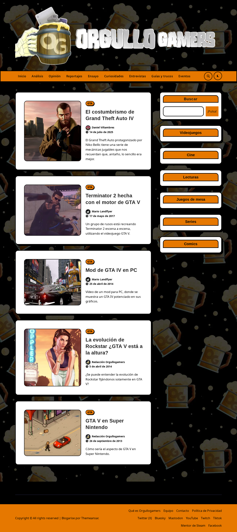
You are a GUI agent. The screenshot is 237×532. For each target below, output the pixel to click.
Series (190, 222)
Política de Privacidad (207, 511)
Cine (191, 155)
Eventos (184, 76)
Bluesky (160, 518)
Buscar (191, 99)
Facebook (215, 525)
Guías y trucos (162, 76)
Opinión (55, 76)
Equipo (168, 511)
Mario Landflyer (102, 211)
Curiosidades (114, 76)
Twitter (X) (145, 518)
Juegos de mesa (190, 199)
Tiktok (217, 518)
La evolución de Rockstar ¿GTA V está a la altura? (114, 346)
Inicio (22, 76)
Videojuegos (191, 133)
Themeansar (89, 518)
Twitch (205, 518)
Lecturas (190, 177)
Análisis (37, 76)
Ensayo (93, 76)
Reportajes (74, 76)
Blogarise (68, 518)
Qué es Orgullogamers (144, 511)
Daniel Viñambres (103, 127)
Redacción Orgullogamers (108, 362)
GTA (89, 103)
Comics (190, 244)
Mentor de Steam (193, 525)
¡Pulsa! (212, 111)
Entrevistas (137, 76)
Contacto (182, 511)
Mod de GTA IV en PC (111, 270)
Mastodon (175, 518)
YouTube (192, 518)
